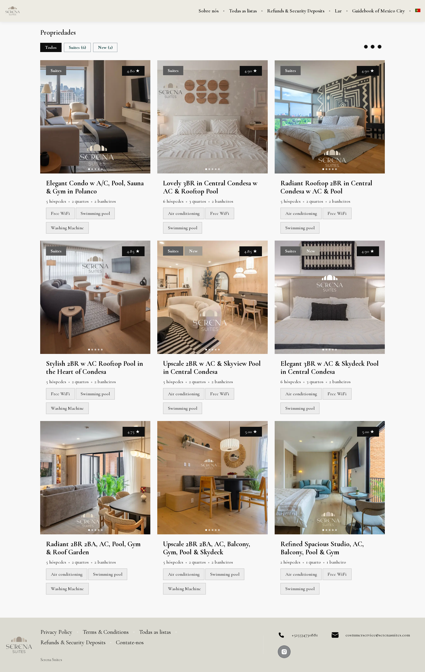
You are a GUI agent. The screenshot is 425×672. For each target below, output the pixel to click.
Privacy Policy (56, 632)
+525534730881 (305, 635)
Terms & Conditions (106, 632)
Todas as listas (243, 11)
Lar (338, 11)
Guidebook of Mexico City (378, 11)
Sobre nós (209, 11)
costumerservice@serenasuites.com (377, 635)
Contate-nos (130, 642)
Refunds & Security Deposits (295, 11)
